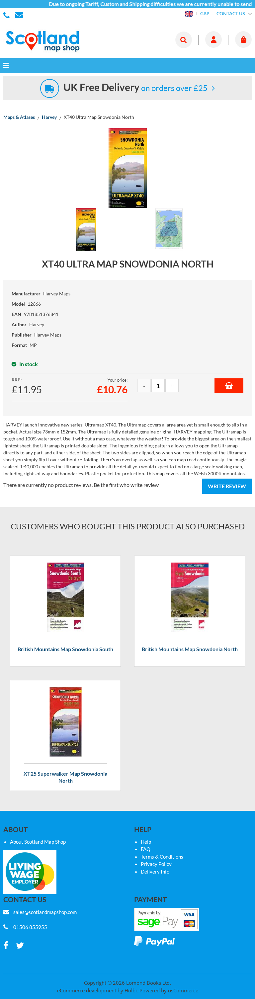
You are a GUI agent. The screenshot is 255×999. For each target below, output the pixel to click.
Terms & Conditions (162, 857)
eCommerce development (86, 990)
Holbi (131, 990)
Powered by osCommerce (168, 990)
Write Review (227, 486)
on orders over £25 (135, 88)
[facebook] (5, 945)
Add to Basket (228, 385)
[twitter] (20, 945)
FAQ (145, 849)
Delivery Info (155, 872)
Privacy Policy (156, 864)
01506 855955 (7, 15)
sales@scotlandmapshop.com (45, 912)
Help (146, 842)
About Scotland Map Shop (38, 842)
